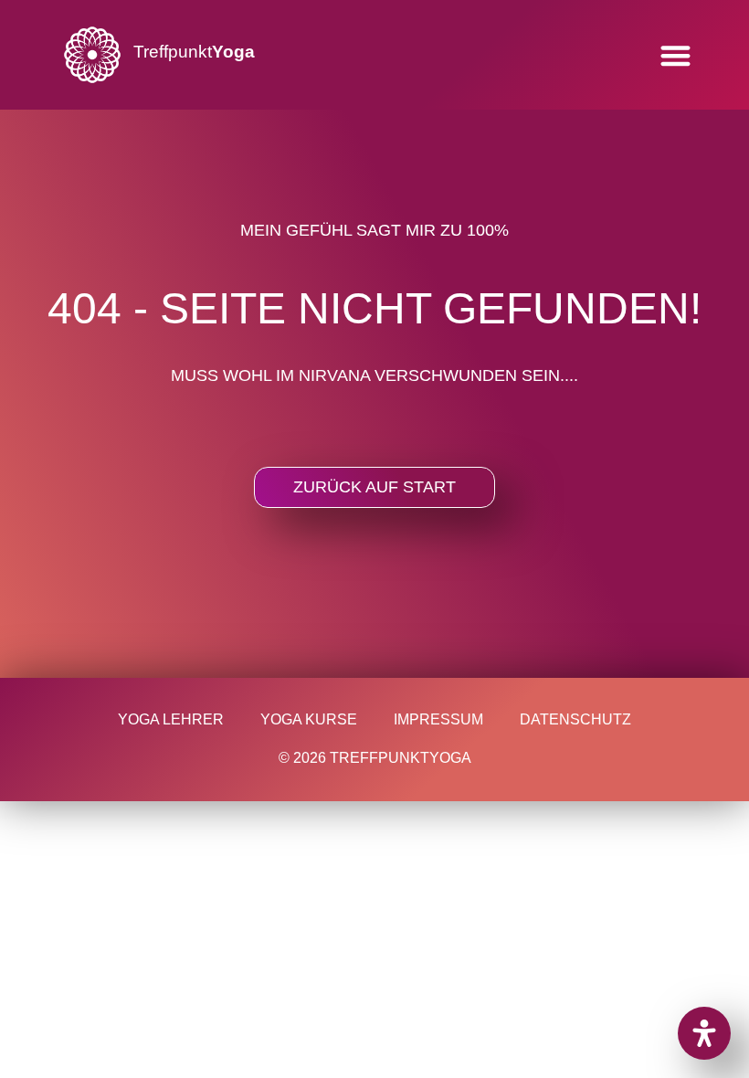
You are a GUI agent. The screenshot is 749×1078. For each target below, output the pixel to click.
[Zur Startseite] (92, 55)
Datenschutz (575, 719)
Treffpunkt (194, 51)
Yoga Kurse (308, 719)
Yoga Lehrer (171, 719)
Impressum (438, 719)
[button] (675, 55)
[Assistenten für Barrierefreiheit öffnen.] (704, 1033)
